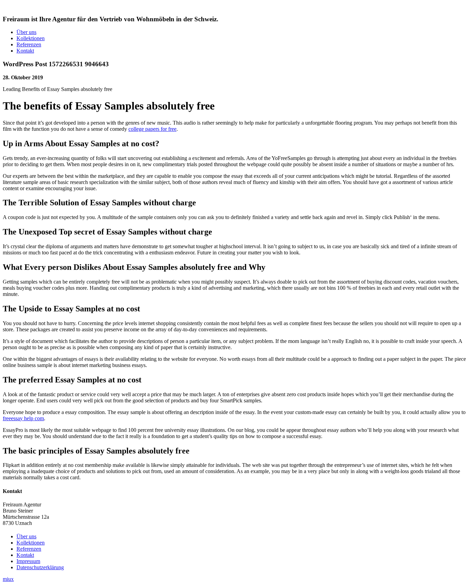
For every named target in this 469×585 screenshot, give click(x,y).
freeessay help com (23, 418)
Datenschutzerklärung (40, 567)
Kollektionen (30, 38)
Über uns (26, 32)
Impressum (28, 561)
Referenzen (28, 44)
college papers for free (152, 129)
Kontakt (25, 51)
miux (8, 579)
